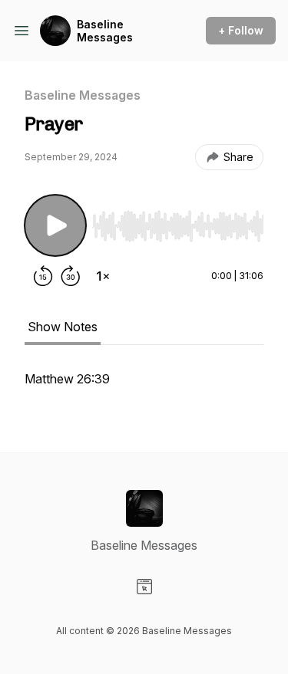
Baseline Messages (105, 31)
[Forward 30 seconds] (70, 276)
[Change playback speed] (103, 276)
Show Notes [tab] (63, 326)
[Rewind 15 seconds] (43, 276)
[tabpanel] (144, 386)
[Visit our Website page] (144, 586)
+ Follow (240, 30)
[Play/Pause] (55, 225)
